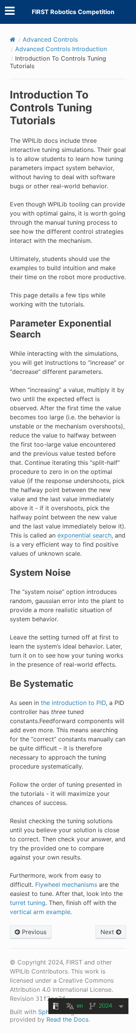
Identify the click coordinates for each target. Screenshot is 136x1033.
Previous (33, 932)
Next (108, 932)
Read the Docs (67, 1019)
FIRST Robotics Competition (73, 12)
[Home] (12, 39)
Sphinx (47, 1012)
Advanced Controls (50, 39)
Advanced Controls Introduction (61, 49)
